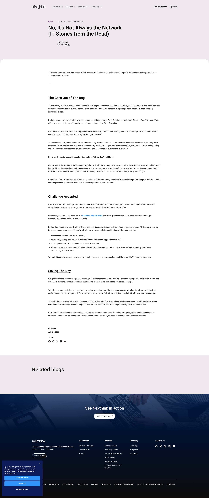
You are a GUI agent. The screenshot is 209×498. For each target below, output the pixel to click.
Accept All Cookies (22, 478)
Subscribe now (39, 456)
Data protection (82, 485)
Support (82, 454)
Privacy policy (54, 485)
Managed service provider (113, 454)
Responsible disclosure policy (124, 485)
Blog (50, 22)
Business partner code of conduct (113, 466)
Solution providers (110, 462)
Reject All (22, 484)
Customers (84, 441)
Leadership (133, 446)
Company (95, 7)
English (174, 7)
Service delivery (109, 458)
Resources (82, 7)
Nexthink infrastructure (92, 215)
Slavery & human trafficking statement (150, 485)
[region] (22, 478)
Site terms (94, 485)
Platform (56, 7)
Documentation (84, 450)
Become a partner (110, 446)
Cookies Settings (67, 485)
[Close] (39, 463)
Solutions (69, 7)
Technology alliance (111, 450)
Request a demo (160, 7)
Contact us (160, 441)
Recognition (134, 450)
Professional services (86, 446)
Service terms (106, 485)
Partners (108, 441)
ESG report (133, 454)
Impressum (171, 485)
